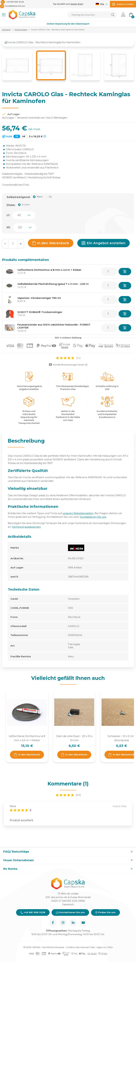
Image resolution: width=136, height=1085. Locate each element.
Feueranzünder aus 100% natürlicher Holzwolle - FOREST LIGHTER (54, 326)
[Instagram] (63, 922)
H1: (8, 227)
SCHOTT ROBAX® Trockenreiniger (39, 312)
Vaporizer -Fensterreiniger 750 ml (39, 298)
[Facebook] (53, 922)
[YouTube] (83, 922)
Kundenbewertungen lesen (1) (70, 364)
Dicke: (11, 205)
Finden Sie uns (106, 912)
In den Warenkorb (53, 243)
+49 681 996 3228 (34, 912)
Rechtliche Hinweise (53, 947)
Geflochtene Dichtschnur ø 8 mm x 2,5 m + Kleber (49, 269)
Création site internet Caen (81, 947)
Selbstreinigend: (18, 197)
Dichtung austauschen (26, 526)
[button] (3, 15)
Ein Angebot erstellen (106, 243)
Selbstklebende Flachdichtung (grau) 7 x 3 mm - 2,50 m (53, 283)
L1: (8, 215)
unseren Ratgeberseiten (78, 513)
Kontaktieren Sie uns (93, 516)
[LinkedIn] (73, 922)
